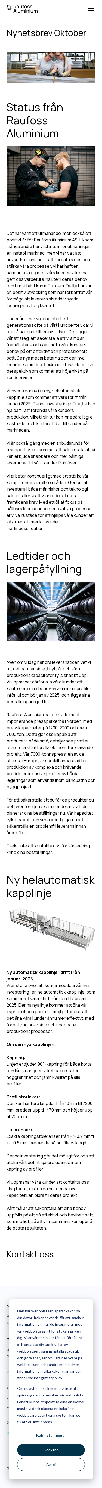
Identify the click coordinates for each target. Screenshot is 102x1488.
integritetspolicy (48, 1377)
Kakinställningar (51, 1435)
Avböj (51, 1464)
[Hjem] (22, 8)
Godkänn (51, 1450)
